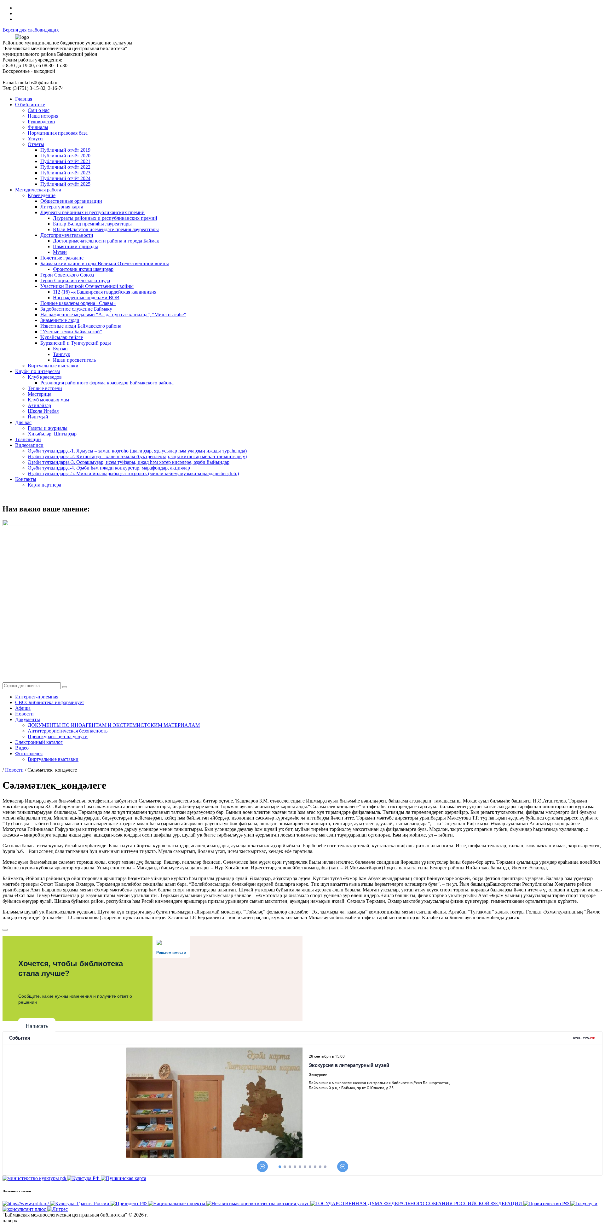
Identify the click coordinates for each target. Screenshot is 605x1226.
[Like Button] (5, 930)
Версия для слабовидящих (31, 29)
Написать (37, 1026)
